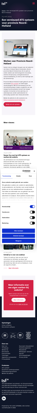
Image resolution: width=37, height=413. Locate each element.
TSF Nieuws (5, 348)
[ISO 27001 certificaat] (13, 336)
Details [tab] (18, 176)
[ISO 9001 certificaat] (5, 335)
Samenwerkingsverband (9, 371)
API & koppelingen (24, 355)
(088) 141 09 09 (23, 304)
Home (3, 11)
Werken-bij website (7, 373)
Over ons (4, 346)
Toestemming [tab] (6, 176)
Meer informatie (18, 300)
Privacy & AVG (23, 357)
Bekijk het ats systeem (13, 104)
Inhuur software (6, 325)
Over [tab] (30, 176)
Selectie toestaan (18, 236)
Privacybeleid (6, 359)
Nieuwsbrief (22, 350)
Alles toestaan (18, 230)
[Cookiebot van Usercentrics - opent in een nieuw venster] (22, 171)
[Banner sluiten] (34, 171)
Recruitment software (8, 327)
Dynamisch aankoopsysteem (10, 369)
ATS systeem (15, 83)
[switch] (32, 212)
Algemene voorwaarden (9, 357)
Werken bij (5, 350)
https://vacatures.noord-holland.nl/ (14, 100)
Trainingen (5, 355)
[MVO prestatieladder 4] (20, 336)
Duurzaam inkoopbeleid (26, 346)
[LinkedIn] (4, 398)
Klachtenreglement (25, 348)
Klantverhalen (6, 353)
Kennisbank (5, 351)
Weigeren (18, 240)
